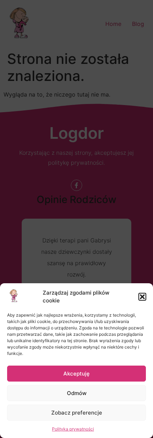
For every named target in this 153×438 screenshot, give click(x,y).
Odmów (76, 393)
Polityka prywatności (73, 429)
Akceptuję (76, 373)
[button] (142, 296)
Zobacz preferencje (76, 412)
